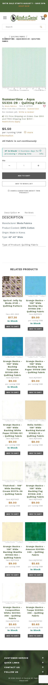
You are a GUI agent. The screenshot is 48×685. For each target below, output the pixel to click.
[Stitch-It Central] (24, 18)
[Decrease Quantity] (9, 165)
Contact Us (12, 667)
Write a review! (26, 112)
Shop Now (24, 6)
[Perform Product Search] (41, 27)
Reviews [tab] (29, 212)
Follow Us (11, 672)
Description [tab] (10, 212)
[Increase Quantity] (38, 165)
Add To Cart (12, 326)
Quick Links (11, 662)
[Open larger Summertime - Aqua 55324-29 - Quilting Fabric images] (24, 71)
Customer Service (16, 658)
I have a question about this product (25, 192)
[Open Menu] (5, 18)
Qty (3, 160)
